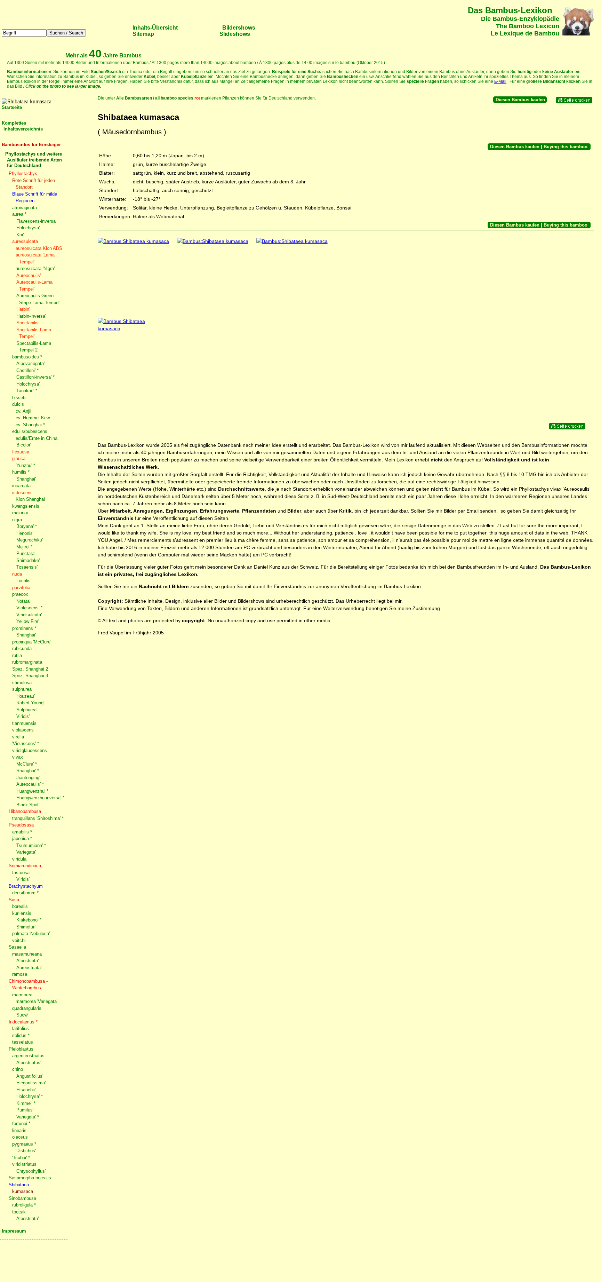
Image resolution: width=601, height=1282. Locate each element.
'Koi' (20, 234)
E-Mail (500, 81)
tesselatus (22, 1042)
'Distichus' (26, 1150)
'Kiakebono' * (28, 920)
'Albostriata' (27, 960)
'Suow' (22, 1015)
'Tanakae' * (26, 390)
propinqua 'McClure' (31, 641)
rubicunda (22, 648)
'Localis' (23, 580)
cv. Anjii (23, 411)
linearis (19, 1130)
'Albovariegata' (30, 363)
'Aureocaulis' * (30, 784)
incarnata (21, 485)
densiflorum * (25, 892)
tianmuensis (24, 723)
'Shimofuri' (26, 926)
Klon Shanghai (30, 499)
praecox (20, 594)
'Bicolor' (23, 445)
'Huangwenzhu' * (32, 791)
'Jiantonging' (28, 777)
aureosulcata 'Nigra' (35, 268)
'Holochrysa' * (29, 1096)
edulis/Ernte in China (36, 438)
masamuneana (27, 954)
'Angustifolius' (29, 1076)
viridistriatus (24, 1164)
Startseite (12, 107)
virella (18, 736)
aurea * (19, 214)
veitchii (19, 940)
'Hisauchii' (25, 1089)
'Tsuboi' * (21, 1157)
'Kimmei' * (25, 1103)
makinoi (20, 512)
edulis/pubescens (29, 431)
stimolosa (22, 682)
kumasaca (22, 1191)
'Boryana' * (26, 526)
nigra (17, 519)
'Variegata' (26, 852)
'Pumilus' (24, 1110)
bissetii (19, 397)
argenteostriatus (28, 1055)
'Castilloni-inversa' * (35, 377)
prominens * (24, 628)
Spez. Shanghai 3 (30, 675)
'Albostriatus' (28, 1062)
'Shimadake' (28, 560)
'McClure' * (26, 764)
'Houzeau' (25, 696)
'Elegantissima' (31, 1082)
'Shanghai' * (27, 770)
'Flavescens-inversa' (36, 221)
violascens (23, 730)
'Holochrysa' (28, 227)
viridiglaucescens (29, 750)
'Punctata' (25, 553)
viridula (19, 859)
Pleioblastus (21, 1049)
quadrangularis (26, 1008)
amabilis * (22, 831)
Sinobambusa (22, 1198)
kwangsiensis (25, 506)
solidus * (21, 1035)
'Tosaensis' (27, 567)
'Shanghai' (26, 479)
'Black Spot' (27, 804)
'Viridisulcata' (29, 614)
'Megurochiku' (29, 540)
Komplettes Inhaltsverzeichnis (22, 126)
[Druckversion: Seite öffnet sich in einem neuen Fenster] (574, 102)
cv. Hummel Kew (33, 417)
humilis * (21, 472)
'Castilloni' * (27, 370)
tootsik (19, 1211)
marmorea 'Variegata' (36, 1001)
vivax (17, 757)
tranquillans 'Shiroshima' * (38, 818)
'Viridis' (23, 716)
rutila (17, 655)
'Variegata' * (27, 1116)
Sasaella (17, 947)
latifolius (20, 1028)
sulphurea (22, 689)
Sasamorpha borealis (30, 1177)
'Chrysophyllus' (31, 1171)
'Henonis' (24, 533)
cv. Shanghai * (30, 424)
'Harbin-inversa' (31, 316)
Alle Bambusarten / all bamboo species (154, 98)
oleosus (20, 1137)
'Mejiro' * (24, 546)
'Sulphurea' (26, 709)
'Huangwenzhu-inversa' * (40, 797)
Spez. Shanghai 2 (30, 669)
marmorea (22, 994)
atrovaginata (24, 207)
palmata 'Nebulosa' (31, 933)
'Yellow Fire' (27, 621)
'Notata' (23, 601)
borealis (20, 906)
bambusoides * (27, 356)
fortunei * (21, 1123)
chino (17, 1069)
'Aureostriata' (28, 967)
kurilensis (21, 913)
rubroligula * (24, 1205)
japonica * (22, 838)
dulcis (18, 404)
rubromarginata (27, 662)
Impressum (14, 1231)
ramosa (19, 974)
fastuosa (21, 872)
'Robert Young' (30, 702)
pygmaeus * (24, 1144)
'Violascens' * (29, 607)
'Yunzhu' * (25, 465)
